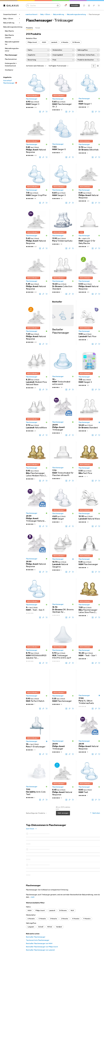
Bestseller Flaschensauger (35, 916)
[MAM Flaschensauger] (89, 552)
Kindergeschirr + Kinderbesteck (11, 64)
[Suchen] (28, 5)
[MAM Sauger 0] (63, 138)
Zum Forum (30, 829)
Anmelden (74, 5)
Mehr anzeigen (63, 813)
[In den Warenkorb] (46, 111)
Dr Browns (76, 42)
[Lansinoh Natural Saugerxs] (63, 552)
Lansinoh (54, 42)
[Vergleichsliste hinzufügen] (40, 111)
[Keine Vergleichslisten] (89, 5)
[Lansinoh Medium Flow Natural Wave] (37, 370)
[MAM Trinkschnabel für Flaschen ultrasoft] (63, 461)
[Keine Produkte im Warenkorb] (98, 5)
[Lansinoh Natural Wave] (89, 507)
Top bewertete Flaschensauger (37, 919)
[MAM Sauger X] (63, 183)
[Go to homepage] (10, 5)
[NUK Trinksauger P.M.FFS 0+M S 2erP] (63, 643)
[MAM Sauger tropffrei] (37, 183)
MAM (44, 42)
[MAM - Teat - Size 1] (89, 643)
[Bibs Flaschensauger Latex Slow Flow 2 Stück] (89, 598)
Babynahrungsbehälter (12, 43)
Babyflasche (9, 31)
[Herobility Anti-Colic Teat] (37, 780)
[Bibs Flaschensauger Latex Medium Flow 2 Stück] (37, 461)
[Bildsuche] (57, 5)
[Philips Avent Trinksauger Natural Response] (37, 507)
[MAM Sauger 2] (89, 370)
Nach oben (96, 813)
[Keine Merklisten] (93, 5)
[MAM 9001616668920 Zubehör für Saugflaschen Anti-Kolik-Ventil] (37, 643)
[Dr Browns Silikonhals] (89, 138)
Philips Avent (32, 42)
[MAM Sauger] (63, 507)
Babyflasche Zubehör (9, 36)
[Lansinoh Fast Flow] (89, 323)
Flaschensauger (11, 55)
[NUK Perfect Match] (37, 689)
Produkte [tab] (29, 28)
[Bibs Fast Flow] (89, 461)
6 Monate (64, 42)
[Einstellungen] (65, 5)
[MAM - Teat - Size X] (37, 598)
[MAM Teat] (89, 780)
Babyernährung (8, 23)
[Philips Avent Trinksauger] (63, 416)
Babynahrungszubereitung (11, 27)
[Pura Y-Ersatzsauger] (37, 735)
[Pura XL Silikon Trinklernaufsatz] (89, 689)
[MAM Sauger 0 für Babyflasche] (89, 229)
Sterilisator (9, 70)
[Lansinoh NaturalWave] (37, 416)
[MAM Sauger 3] (37, 92)
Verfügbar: (53, 66)
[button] (46, 99)
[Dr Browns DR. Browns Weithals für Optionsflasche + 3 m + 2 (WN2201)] (63, 598)
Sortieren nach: (31, 66)
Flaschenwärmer (11, 59)
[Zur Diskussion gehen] (63, 841)
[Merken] (43, 111)
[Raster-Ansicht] (93, 65)
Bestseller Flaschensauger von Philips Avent (42, 926)
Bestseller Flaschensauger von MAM (39, 923)
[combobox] (41, 66)
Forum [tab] (37, 28)
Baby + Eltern (8, 19)
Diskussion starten (91, 827)
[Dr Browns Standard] (89, 416)
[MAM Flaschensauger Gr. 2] (63, 92)
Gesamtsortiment (10, 14)
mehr (33, 876)
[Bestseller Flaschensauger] (63, 317)
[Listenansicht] (98, 65)
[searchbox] (86, 60)
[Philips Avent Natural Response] (37, 138)
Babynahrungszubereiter (12, 49)
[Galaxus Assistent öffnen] (84, 5)
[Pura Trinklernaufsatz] (63, 229)
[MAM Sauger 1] (89, 92)
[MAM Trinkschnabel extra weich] (63, 370)
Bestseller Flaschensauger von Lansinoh (40, 929)
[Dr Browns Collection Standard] (63, 274)
